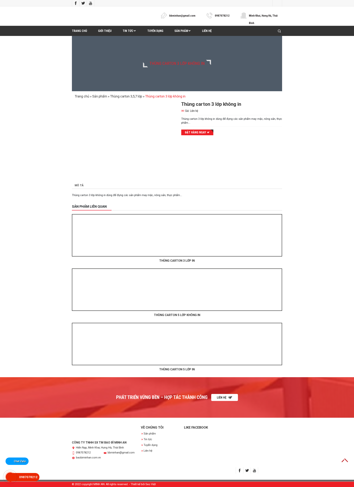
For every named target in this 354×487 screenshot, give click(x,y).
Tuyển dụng (155, 31)
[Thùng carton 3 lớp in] (177, 235)
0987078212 (222, 15)
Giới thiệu (105, 31)
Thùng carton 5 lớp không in (177, 315)
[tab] (79, 186)
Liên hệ (207, 31)
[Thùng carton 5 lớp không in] (177, 289)
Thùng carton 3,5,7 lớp (126, 96)
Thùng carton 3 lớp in (177, 260)
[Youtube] (90, 3)
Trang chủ (79, 31)
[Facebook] (75, 3)
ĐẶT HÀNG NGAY (196, 132)
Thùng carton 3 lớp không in (177, 63)
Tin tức (128, 31)
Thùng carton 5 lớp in (177, 369)
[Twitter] (83, 3)
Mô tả (79, 185)
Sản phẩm (181, 31)
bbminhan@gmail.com (182, 15)
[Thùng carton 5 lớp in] (177, 344)
